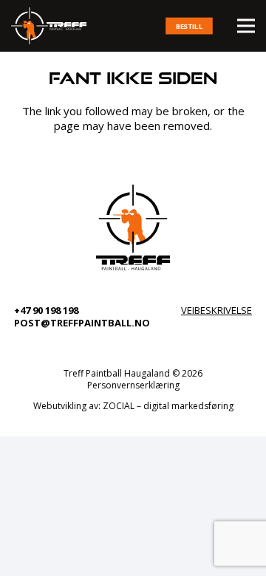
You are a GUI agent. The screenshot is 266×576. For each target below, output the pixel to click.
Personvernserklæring (133, 385)
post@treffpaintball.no (82, 322)
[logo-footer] (133, 227)
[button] (246, 25)
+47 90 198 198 (46, 310)
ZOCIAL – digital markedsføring (168, 406)
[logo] (48, 25)
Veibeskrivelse (216, 310)
